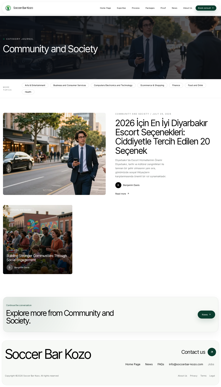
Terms (203, 375)
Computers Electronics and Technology (113, 85)
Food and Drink (195, 85)
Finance (176, 85)
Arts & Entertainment (35, 85)
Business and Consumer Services (69, 85)
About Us (182, 375)
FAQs (161, 364)
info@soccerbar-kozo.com (186, 364)
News (205, 314)
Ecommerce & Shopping (152, 85)
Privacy (193, 375)
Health (28, 92)
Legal (212, 375)
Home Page (132, 364)
